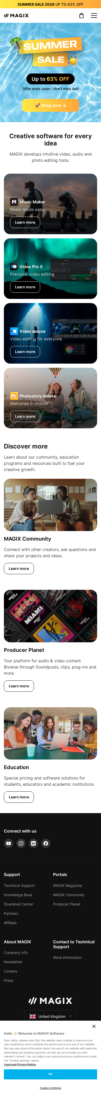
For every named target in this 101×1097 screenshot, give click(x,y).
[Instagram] (21, 843)
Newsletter (13, 962)
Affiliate (10, 923)
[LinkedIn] (33, 843)
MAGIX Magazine (67, 885)
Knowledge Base (18, 895)
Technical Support (19, 885)
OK (50, 1074)
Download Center (18, 904)
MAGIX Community (69, 895)
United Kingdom (52, 1016)
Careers (10, 971)
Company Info (16, 952)
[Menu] (94, 15)
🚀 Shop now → (50, 105)
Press (8, 980)
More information (67, 957)
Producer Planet (66, 904)
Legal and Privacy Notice (20, 1064)
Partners (11, 913)
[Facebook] (46, 843)
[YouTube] (8, 843)
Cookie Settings (50, 1088)
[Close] (94, 1026)
